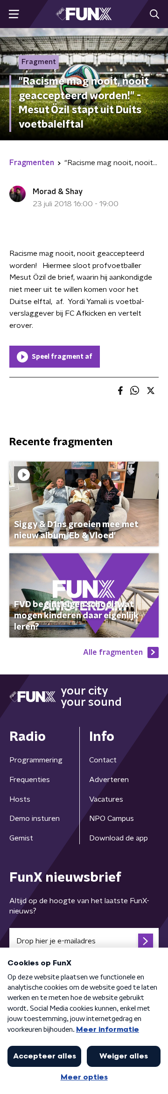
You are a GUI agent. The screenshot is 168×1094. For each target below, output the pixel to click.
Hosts (19, 799)
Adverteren (109, 779)
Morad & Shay (58, 192)
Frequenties (29, 779)
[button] (14, 14)
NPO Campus (111, 818)
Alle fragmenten (113, 652)
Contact (103, 760)
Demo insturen (34, 818)
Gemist (21, 838)
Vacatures (106, 799)
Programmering (36, 760)
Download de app (118, 838)
